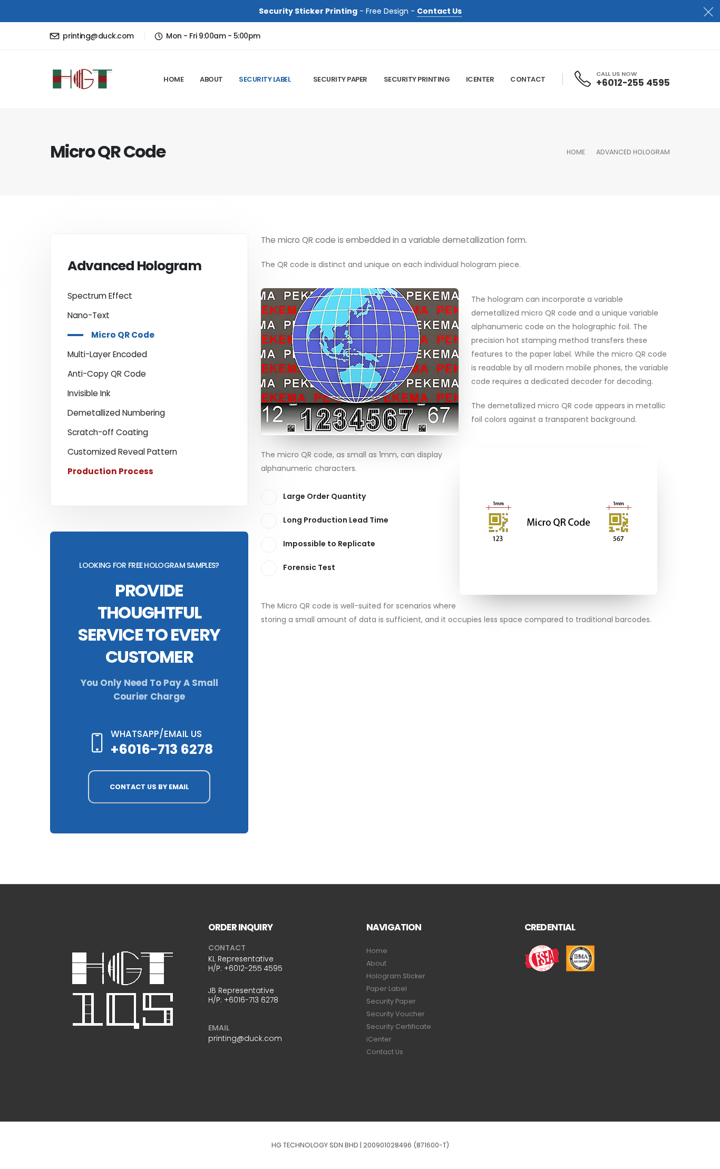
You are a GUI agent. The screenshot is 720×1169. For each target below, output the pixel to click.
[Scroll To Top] (701, 1157)
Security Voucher (395, 1013)
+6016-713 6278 (162, 749)
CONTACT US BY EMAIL (149, 786)
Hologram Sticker (395, 975)
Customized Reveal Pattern (122, 451)
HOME (576, 152)
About (211, 79)
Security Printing (417, 79)
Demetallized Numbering (116, 412)
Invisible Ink (88, 393)
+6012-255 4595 (633, 82)
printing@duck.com (97, 36)
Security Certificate (398, 1026)
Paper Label (386, 988)
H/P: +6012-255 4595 (245, 968)
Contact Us (439, 11)
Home (173, 79)
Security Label (264, 79)
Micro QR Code (122, 334)
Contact (528, 79)
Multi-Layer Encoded (107, 354)
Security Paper (340, 79)
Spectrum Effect (99, 295)
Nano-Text (88, 315)
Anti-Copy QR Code (106, 373)
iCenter (480, 79)
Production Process (110, 471)
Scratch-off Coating (107, 432)
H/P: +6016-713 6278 (243, 1000)
